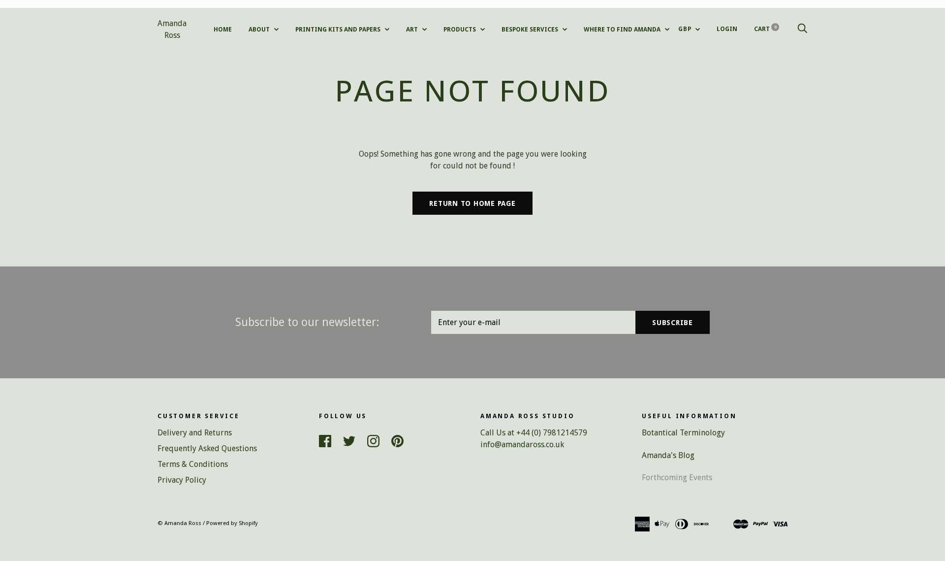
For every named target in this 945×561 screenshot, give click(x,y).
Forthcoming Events (677, 477)
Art (412, 29)
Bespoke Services (531, 29)
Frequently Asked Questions (207, 448)
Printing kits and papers (338, 29)
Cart (765, 29)
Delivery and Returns (195, 432)
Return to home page (472, 203)
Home (223, 29)
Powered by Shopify (232, 523)
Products (460, 29)
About (260, 29)
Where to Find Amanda (623, 29)
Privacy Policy (182, 480)
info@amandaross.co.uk (522, 444)
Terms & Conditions (193, 464)
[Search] (802, 29)
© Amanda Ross (179, 523)
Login (727, 29)
